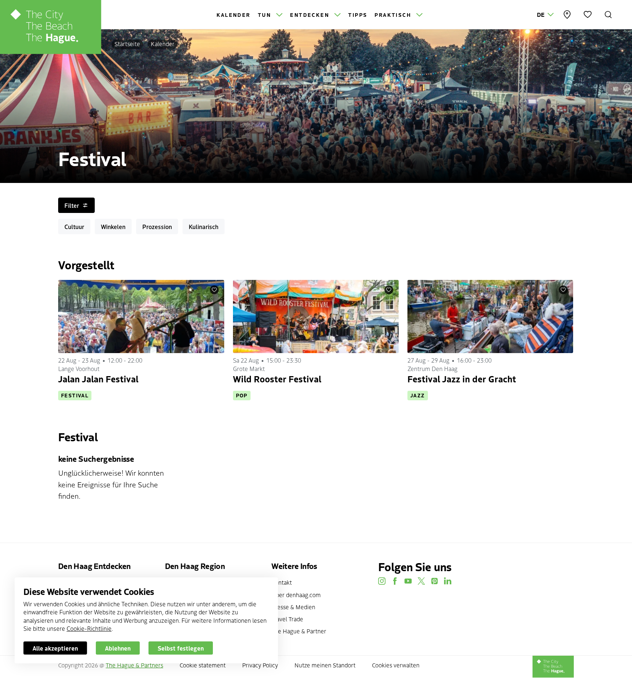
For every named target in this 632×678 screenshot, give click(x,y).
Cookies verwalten (396, 665)
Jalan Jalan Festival (98, 378)
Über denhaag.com (296, 595)
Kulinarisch (203, 226)
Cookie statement (203, 665)
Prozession (157, 226)
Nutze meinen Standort (325, 665)
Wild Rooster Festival (277, 378)
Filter (71, 205)
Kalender (234, 14)
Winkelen (113, 226)
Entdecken (310, 14)
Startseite (127, 44)
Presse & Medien (293, 607)
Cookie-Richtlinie (89, 628)
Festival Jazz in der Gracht (461, 378)
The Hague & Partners (134, 665)
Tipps (357, 14)
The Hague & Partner (298, 631)
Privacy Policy (260, 665)
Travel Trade (287, 619)
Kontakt (281, 582)
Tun (266, 14)
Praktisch (394, 14)
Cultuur (74, 226)
